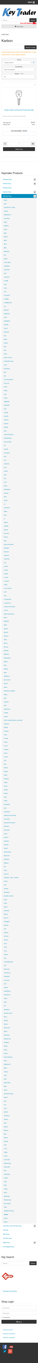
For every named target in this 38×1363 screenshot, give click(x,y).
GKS (5, 409)
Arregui (6, 1119)
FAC (5, 376)
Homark (6, 449)
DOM (5, 317)
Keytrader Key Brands (10, 1291)
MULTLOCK (7, 680)
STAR (5, 903)
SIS (5, 866)
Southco (6, 888)
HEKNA (6, 427)
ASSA (5, 229)
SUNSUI (6, 932)
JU (4, 504)
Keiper (5, 1222)
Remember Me (6, 1317)
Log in (20, 1322)
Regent (6, 771)
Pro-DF (6, 746)
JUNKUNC (7, 507)
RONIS (6, 789)
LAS (5, 562)
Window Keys (7, 188)
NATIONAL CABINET (9, 691)
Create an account (8, 1330)
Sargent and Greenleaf (10, 815)
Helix (5, 431)
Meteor (6, 661)
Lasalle (6, 566)
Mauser (6, 628)
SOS (5, 885)
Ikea (5, 478)
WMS (5, 1068)
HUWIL (6, 471)
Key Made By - (19, 66)
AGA (5, 1101)
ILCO (5, 482)
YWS (5, 1207)
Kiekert (6, 522)
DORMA (6, 324)
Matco (5, 625)
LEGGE (6, 573)
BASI (5, 233)
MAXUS (6, 632)
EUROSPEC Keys (9, 361)
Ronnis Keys (7, 1203)
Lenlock (6, 577)
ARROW (6, 226)
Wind (5, 1060)
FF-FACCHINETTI (8, 379)
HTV (5, 460)
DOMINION (7, 321)
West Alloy (7, 1035)
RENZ (5, 775)
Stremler (6, 925)
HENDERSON (8, 438)
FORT (5, 387)
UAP (5, 984)
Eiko (5, 335)
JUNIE (5, 1189)
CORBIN (6, 299)
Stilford (6, 914)
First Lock (6, 383)
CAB (5, 1145)
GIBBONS (6, 401)
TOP (5, 965)
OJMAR (6, 713)
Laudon (6, 570)
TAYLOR (6, 936)
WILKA (6, 1053)
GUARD (6, 416)
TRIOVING (7, 976)
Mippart (6, 669)
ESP (5, 350)
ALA (5, 1104)
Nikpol (5, 694)
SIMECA (6, 863)
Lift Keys (5, 1230)
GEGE (5, 390)
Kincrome (6, 533)
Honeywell (7, 453)
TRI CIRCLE (7, 973)
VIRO (5, 1002)
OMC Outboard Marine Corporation (13, 720)
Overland (6, 724)
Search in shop (30, 47)
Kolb (5, 541)
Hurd (5, 467)
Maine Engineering (9, 614)
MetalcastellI (7, 658)
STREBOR (7, 921)
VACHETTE (7, 995)
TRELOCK (7, 969)
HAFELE (6, 420)
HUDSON (6, 464)
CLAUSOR (7, 295)
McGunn (6, 636)
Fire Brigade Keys (8, 1247)
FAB (5, 372)
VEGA (5, 998)
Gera (5, 394)
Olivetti (6, 716)
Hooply (6, 1178)
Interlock (6, 493)
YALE (5, 1075)
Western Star (7, 1039)
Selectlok (6, 841)
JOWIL (6, 500)
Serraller (6, 844)
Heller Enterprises (8, 434)
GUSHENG (7, 1174)
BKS (5, 1134)
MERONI (6, 654)
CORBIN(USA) (8, 302)
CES (5, 273)
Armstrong (6, 1115)
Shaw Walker (7, 852)
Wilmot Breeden (8, 1057)
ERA (5, 346)
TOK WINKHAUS (8, 962)
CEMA (5, 1152)
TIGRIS (6, 954)
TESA (5, 947)
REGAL (6, 767)
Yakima (6, 1072)
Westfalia (6, 1042)
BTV (5, 255)
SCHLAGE (7, 819)
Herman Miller (7, 442)
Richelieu (6, 779)
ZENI (5, 1086)
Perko (5, 735)
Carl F (5, 1148)
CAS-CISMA (7, 262)
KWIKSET (6, 548)
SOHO (6, 881)
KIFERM (6, 526)
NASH (5, 687)
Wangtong (6, 1009)
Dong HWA (7, 1167)
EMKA (5, 339)
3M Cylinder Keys (8, 1093)
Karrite (5, 1218)
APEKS (6, 1112)
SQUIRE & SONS (8, 896)
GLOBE (6, 412)
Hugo (5, 1181)
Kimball (6, 529)
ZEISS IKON (7, 1082)
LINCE (5, 584)
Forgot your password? (9, 1337)
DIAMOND (7, 313)
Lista (5, 595)
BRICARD (6, 251)
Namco (6, 683)
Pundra (6, 757)
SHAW (5, 848)
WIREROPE (7, 1064)
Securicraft (7, 830)
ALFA (5, 1108)
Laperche (6, 555)
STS (5, 929)
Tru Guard (6, 980)
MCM (5, 639)
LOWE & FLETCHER (9, 606)
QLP (5, 760)
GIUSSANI (7, 405)
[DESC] (34, 62)
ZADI (5, 1079)
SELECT (6, 837)
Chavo (5, 1156)
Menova (6, 647)
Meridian (6, 650)
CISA (5, 288)
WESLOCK (7, 1028)
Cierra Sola (7, 1159)
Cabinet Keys (7, 192)
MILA (5, 665)
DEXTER (6, 310)
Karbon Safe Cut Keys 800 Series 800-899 (19, 110)
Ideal (5, 475)
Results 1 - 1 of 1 (19, 73)
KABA (5, 511)
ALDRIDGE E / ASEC (9, 207)
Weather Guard (8, 1013)
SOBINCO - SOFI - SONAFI (11, 877)
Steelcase (6, 910)
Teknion (6, 940)
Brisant (6, 1137)
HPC (5, 456)
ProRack (6, 749)
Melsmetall (7, 1196)
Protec (5, 753)
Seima (5, 833)
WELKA (6, 1020)
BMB (5, 248)
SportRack (6, 892)
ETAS (5, 354)
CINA (5, 284)
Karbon (6, 1214)
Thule (5, 951)
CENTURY (7, 269)
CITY (5, 291)
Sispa (5, 870)
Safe (5, 808)
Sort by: (19, 59)
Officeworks (7, 709)
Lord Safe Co (7, 603)
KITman (6, 537)
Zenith (5, 1090)
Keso (5, 515)
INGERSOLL (7, 489)
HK (5, 445)
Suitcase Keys (7, 179)
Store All (6, 918)
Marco (5, 617)
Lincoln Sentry (7, 588)
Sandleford (7, 811)
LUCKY (6, 610)
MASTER (6, 621)
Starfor (5, 907)
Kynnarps (6, 551)
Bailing (6, 1126)
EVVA (5, 365)
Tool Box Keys (7, 1238)
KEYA (5, 1192)
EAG (5, 1170)
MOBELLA (7, 676)
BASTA (6, 237)
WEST (5, 1031)
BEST (5, 240)
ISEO (5, 497)
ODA (5, 705)
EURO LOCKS (8, 357)
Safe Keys (6, 1234)
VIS (5, 1006)
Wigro (5, 1050)
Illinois (5, 486)
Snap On (6, 874)
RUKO (5, 800)
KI (4, 519)
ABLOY (6, 1097)
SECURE (6, 826)
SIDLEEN (6, 859)
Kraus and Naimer (9, 544)
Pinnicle (6, 738)
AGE (5, 204)
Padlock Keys (7, 1200)
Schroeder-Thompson (9, 822)
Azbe (5, 1123)
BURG (5, 259)
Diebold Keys (7, 1163)
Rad (5, 764)
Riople (5, 782)
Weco (5, 1017)
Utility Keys (6, 1242)
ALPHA (6, 211)
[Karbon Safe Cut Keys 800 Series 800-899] (19, 98)
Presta (5, 742)
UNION (6, 987)
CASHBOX (7, 266)
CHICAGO (7, 277)
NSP (5, 698)
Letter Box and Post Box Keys (12, 1226)
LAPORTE (6, 559)
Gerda (5, 398)
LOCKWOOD (7, 599)
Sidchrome (7, 855)
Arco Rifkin (7, 218)
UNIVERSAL (7, 991)
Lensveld (6, 581)
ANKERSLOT (7, 215)
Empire (6, 343)
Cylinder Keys (7, 196)
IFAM (5, 1185)
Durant (6, 328)
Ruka (5, 797)
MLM (5, 672)
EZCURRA (7, 368)
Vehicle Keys (7, 183)
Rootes (6, 793)
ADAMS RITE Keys (9, 1211)
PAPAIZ (6, 727)
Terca (5, 943)
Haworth (6, 423)
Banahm (6, 1130)
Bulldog (6, 1141)
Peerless (6, 731)
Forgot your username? (9, 1333)
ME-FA (5, 643)
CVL (5, 306)
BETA (5, 244)
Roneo (6, 786)
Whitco (6, 1046)
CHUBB (6, 281)
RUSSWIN (7, 804)
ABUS (5, 200)
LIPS (5, 592)
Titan (5, 958)
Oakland (6, 702)
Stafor (5, 899)
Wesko (6, 1024)
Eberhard (6, 332)
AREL (5, 222)
